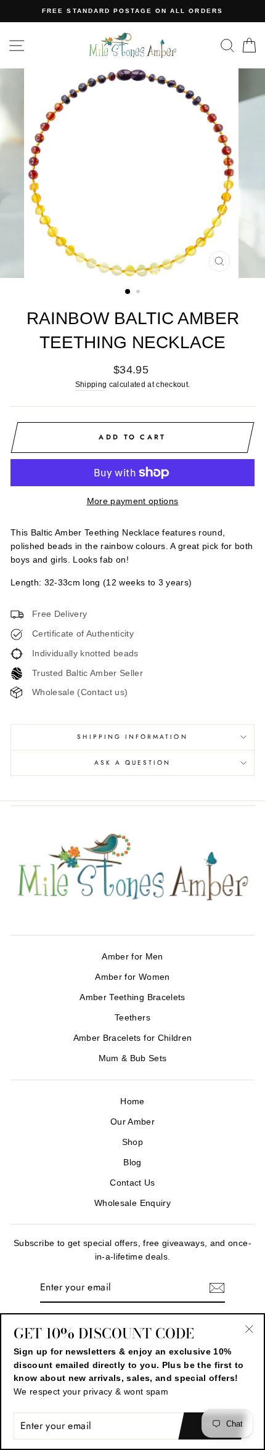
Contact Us (132, 1182)
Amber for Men (132, 956)
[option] (132, 11)
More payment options (133, 501)
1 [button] (128, 292)
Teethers (132, 1017)
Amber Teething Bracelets (132, 997)
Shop (132, 1142)
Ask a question (132, 762)
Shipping (91, 384)
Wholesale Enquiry (132, 1203)
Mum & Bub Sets (133, 1058)
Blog (132, 1162)
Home (132, 1101)
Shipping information (132, 736)
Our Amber (132, 1121)
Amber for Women (132, 977)
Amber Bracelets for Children (132, 1038)
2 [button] (139, 293)
